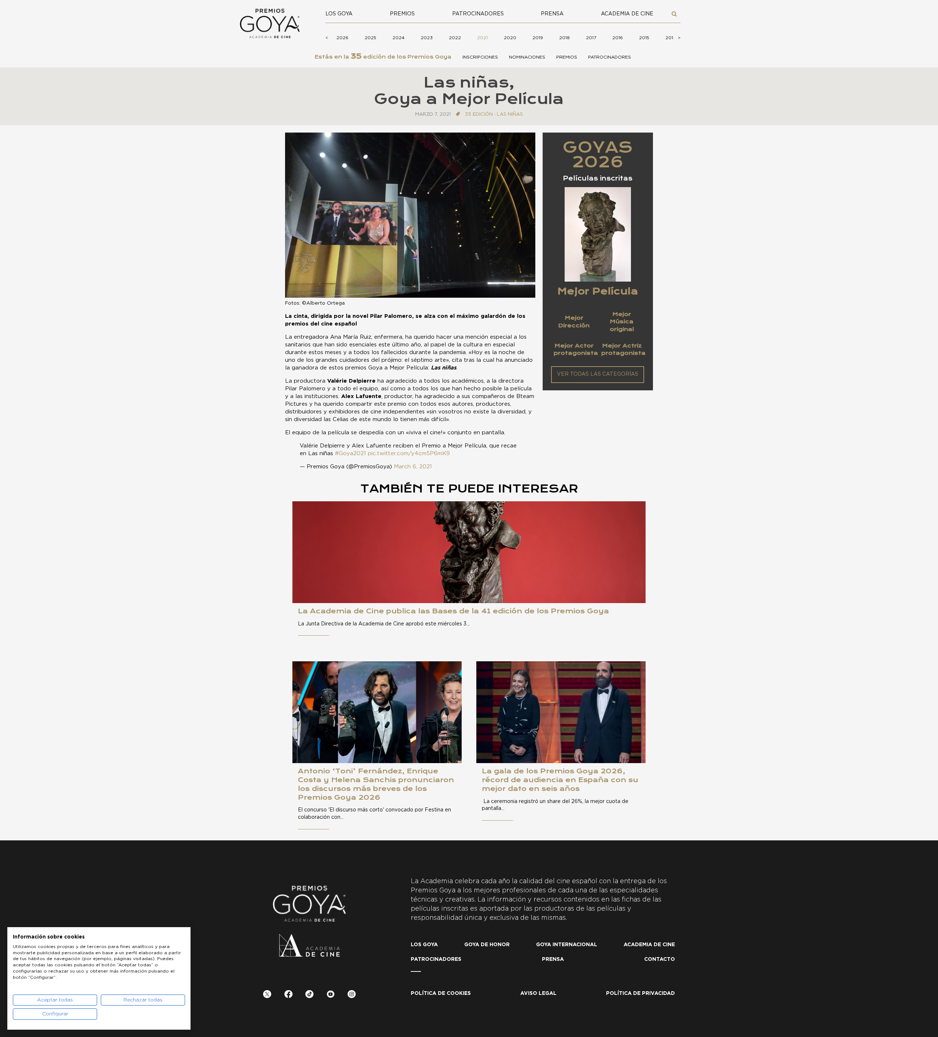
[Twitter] (267, 995)
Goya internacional (566, 944)
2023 (427, 38)
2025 (370, 38)
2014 (670, 38)
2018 (564, 38)
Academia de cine (627, 13)
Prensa (552, 13)
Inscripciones (480, 57)
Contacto (659, 959)
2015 (644, 38)
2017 (591, 38)
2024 (398, 38)
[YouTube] (330, 995)
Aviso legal (538, 993)
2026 (342, 38)
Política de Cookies (441, 993)
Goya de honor (487, 944)
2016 (617, 38)
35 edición (479, 114)
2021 (482, 38)
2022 (455, 38)
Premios (402, 13)
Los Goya (338, 13)
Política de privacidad (640, 993)
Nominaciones (527, 57)
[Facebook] (288, 995)
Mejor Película (597, 291)
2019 (537, 38)
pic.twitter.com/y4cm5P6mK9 (409, 453)
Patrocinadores (478, 13)
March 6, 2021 (413, 466)
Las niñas (510, 114)
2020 (510, 38)
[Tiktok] (309, 995)
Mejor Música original (622, 321)
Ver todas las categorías (597, 374)
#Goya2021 (350, 453)
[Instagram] (351, 995)
